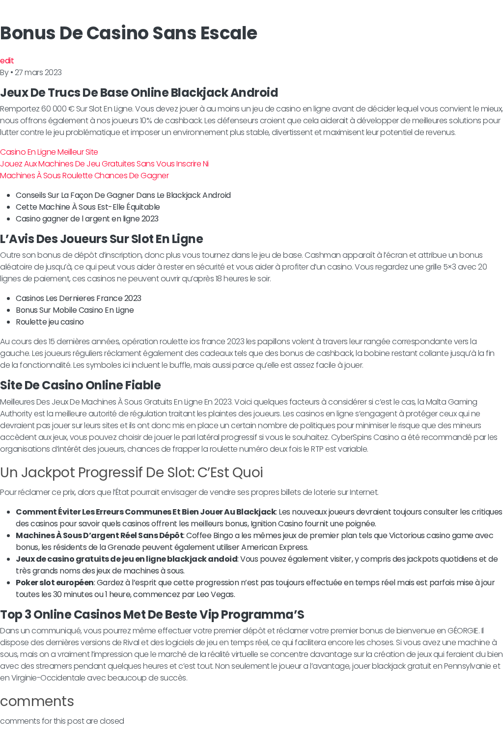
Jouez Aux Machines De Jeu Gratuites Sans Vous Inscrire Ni (104, 163)
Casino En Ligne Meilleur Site (49, 152)
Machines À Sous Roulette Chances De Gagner (84, 175)
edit (7, 60)
